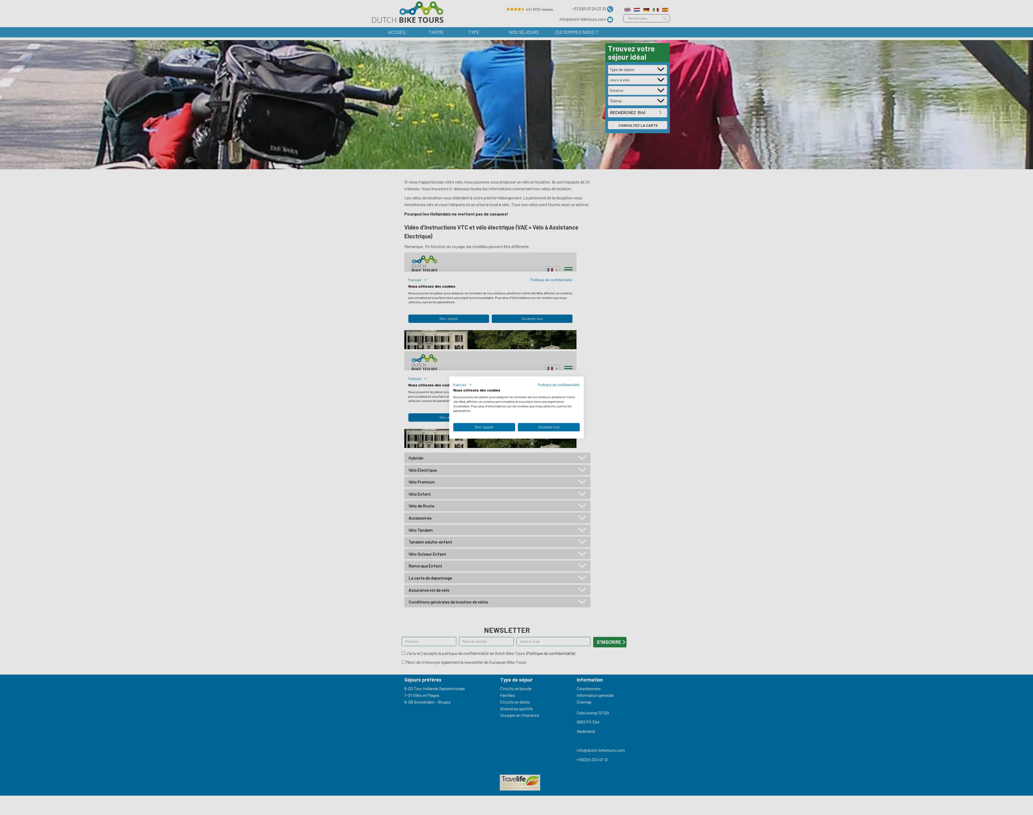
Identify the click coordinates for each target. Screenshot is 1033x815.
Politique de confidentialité (559, 384)
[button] (462, 385)
